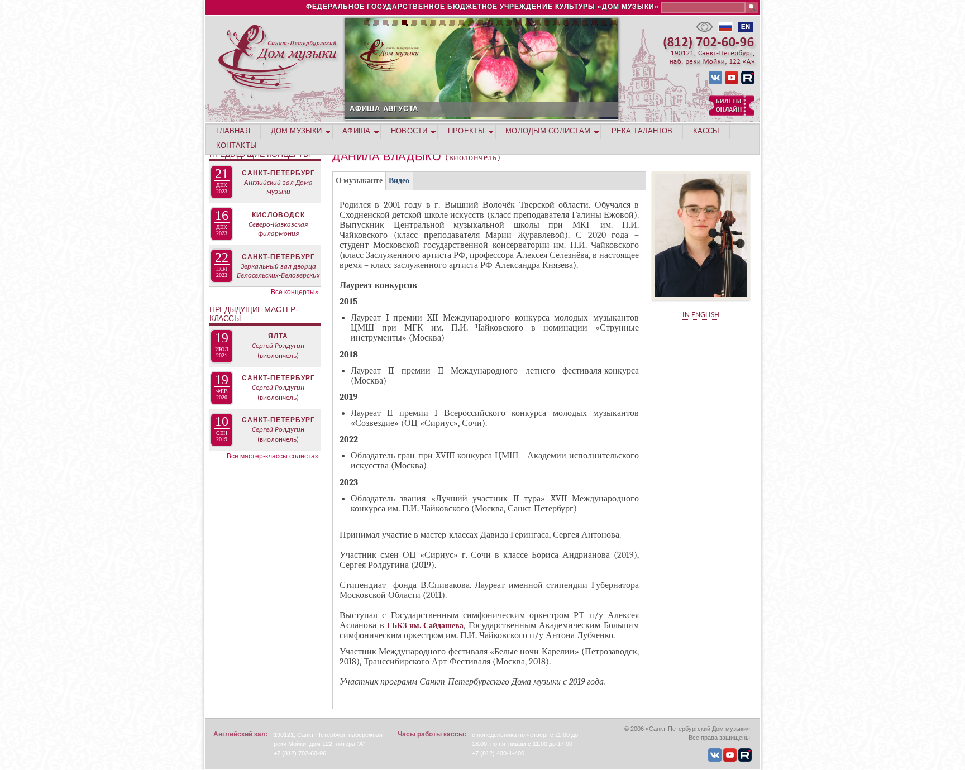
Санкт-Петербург (278, 173)
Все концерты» (295, 292)
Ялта (278, 336)
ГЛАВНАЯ (233, 131)
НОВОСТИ (409, 131)
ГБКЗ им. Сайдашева (425, 625)
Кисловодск (278, 215)
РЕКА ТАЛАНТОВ (642, 131)
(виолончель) (278, 356)
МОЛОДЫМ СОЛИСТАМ (547, 131)
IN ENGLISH (700, 315)
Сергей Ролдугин (278, 346)
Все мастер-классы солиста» (273, 456)
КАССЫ (706, 131)
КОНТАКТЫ (236, 145)
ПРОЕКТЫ (466, 131)
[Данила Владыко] (701, 303)
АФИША (356, 131)
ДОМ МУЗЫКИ (296, 131)
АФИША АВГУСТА (384, 108)
